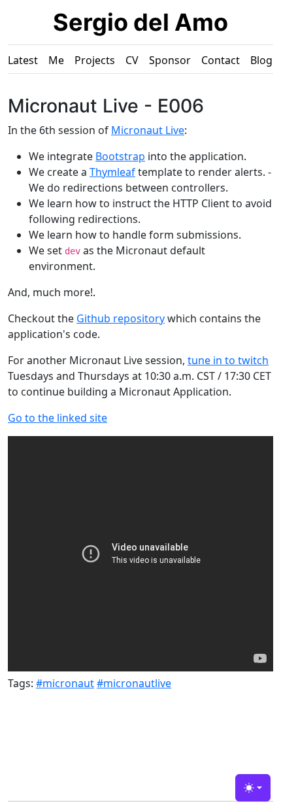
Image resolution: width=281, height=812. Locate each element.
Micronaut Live (147, 130)
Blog (261, 60)
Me (56, 60)
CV (132, 60)
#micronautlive (134, 683)
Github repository (120, 318)
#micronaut (65, 683)
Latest (23, 60)
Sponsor (170, 60)
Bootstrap (120, 156)
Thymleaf (112, 172)
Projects (94, 60)
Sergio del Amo (140, 22)
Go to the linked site (57, 418)
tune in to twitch (228, 360)
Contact (220, 60)
